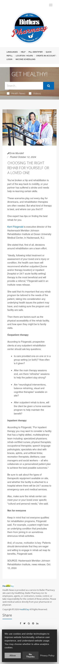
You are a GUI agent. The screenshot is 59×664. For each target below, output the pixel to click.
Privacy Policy (47, 655)
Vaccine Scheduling (25, 59)
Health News (18, 93)
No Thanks (30, 655)
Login (9, 59)
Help (23, 51)
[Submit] (48, 86)
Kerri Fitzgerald (15, 226)
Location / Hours (24, 55)
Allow (13, 655)
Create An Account (46, 55)
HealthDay (24, 609)
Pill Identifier (36, 51)
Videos (37, 93)
